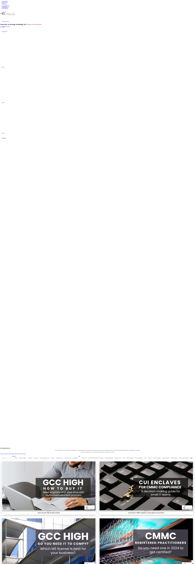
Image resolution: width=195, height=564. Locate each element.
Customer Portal (4, 6)
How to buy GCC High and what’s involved (49, 512)
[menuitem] (98, 5)
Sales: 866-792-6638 (5, 7)
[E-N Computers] (7, 15)
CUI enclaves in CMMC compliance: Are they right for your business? (146, 512)
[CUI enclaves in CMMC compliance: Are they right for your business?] (146, 485)
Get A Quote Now (5, 8)
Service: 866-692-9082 (5, 5)
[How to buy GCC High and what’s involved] (48, 485)
